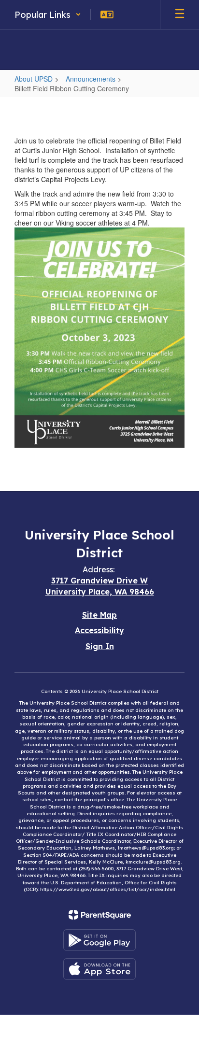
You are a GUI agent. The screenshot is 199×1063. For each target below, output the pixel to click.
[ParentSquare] (99, 914)
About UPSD (33, 79)
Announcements (90, 79)
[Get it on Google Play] (99, 940)
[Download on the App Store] (99, 969)
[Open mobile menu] (179, 14)
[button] (48, 14)
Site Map (99, 615)
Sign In (99, 646)
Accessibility (99, 630)
